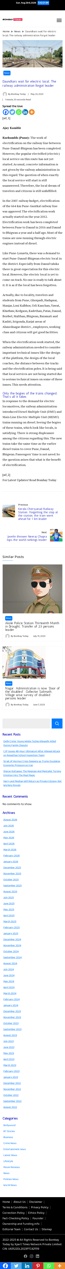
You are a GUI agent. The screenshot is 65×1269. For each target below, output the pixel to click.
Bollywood (9, 1125)
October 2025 (11, 880)
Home (6, 1202)
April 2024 (8, 987)
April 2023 (8, 1059)
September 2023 (12, 1029)
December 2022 (12, 1083)
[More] (32, 112)
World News (10, 1185)
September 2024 (12, 957)
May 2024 (8, 981)
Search (57, 723)
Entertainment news (14, 1149)
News (7, 73)
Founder (38, 1218)
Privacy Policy (39, 1207)
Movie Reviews (11, 1167)
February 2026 (11, 856)
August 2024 (10, 963)
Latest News (10, 1155)
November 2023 (12, 1017)
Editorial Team (11, 1229)
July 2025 (8, 898)
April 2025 (8, 915)
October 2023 (10, 1023)
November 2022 (12, 1089)
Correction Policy (13, 1213)
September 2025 (12, 886)
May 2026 (8, 838)
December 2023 (12, 1011)
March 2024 (9, 993)
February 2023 (11, 1071)
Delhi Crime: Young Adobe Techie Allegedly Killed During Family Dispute (29, 743)
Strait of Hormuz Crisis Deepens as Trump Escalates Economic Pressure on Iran (31, 763)
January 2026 (10, 862)
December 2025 (12, 868)
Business (8, 1137)
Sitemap (47, 1229)
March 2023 (9, 1065)
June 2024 (8, 975)
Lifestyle (8, 1161)
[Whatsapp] (19, 112)
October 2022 (10, 1095)
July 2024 (8, 969)
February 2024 (11, 999)
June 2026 (8, 832)
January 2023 (10, 1077)
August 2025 (10, 892)
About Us (20, 1202)
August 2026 (10, 820)
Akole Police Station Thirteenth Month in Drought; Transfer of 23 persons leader (32, 626)
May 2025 (8, 909)
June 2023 (8, 1047)
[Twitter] (12, 112)
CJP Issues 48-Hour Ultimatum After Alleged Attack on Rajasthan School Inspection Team (31, 753)
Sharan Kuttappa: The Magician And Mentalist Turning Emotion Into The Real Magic (32, 773)
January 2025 (10, 933)
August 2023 (10, 1035)
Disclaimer (35, 1202)
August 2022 (10, 1107)
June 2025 (8, 904)
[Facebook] (6, 112)
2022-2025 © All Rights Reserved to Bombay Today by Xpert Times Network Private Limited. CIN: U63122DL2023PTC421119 (32, 1244)
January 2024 (10, 1005)
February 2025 (11, 927)
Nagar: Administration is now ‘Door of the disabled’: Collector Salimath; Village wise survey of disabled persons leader (32, 693)
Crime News (9, 1143)
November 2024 (12, 945)
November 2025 (12, 874)
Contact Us (31, 1229)
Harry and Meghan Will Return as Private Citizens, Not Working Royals (32, 783)
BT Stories (9, 1131)
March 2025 (9, 921)
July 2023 (8, 1041)
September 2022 (12, 1101)
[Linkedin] (25, 112)
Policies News (10, 1179)
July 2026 (8, 826)
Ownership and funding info (21, 1224)
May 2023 (8, 1053)
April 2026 (8, 844)
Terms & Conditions (15, 1207)
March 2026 (9, 850)
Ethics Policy (36, 1213)
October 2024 (11, 951)
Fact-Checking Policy (15, 1218)
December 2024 (12, 939)
